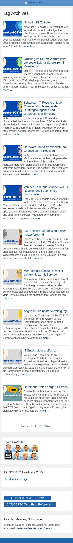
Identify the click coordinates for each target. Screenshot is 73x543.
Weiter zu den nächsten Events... (35, 528)
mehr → (31, 46)
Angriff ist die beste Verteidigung (45, 311)
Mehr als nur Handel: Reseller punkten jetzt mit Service (43, 272)
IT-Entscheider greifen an (40, 350)
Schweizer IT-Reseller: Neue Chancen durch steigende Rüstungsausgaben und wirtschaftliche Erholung (43, 108)
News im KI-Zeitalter (37, 22)
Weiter (47, 426)
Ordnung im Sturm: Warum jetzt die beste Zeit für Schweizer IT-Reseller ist (45, 62)
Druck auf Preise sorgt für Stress (46, 387)
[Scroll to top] (67, 531)
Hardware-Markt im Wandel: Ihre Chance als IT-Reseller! (45, 148)
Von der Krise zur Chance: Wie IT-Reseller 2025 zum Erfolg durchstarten (46, 190)
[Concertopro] (36, 3)
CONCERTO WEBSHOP (27, 498)
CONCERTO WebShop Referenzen (30, 504)
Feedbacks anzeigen (17, 479)
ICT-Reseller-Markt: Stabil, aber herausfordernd (45, 232)
